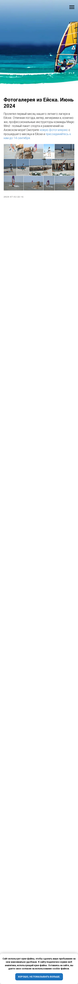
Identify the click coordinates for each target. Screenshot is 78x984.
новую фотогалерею (54, 537)
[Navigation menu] (71, 7)
